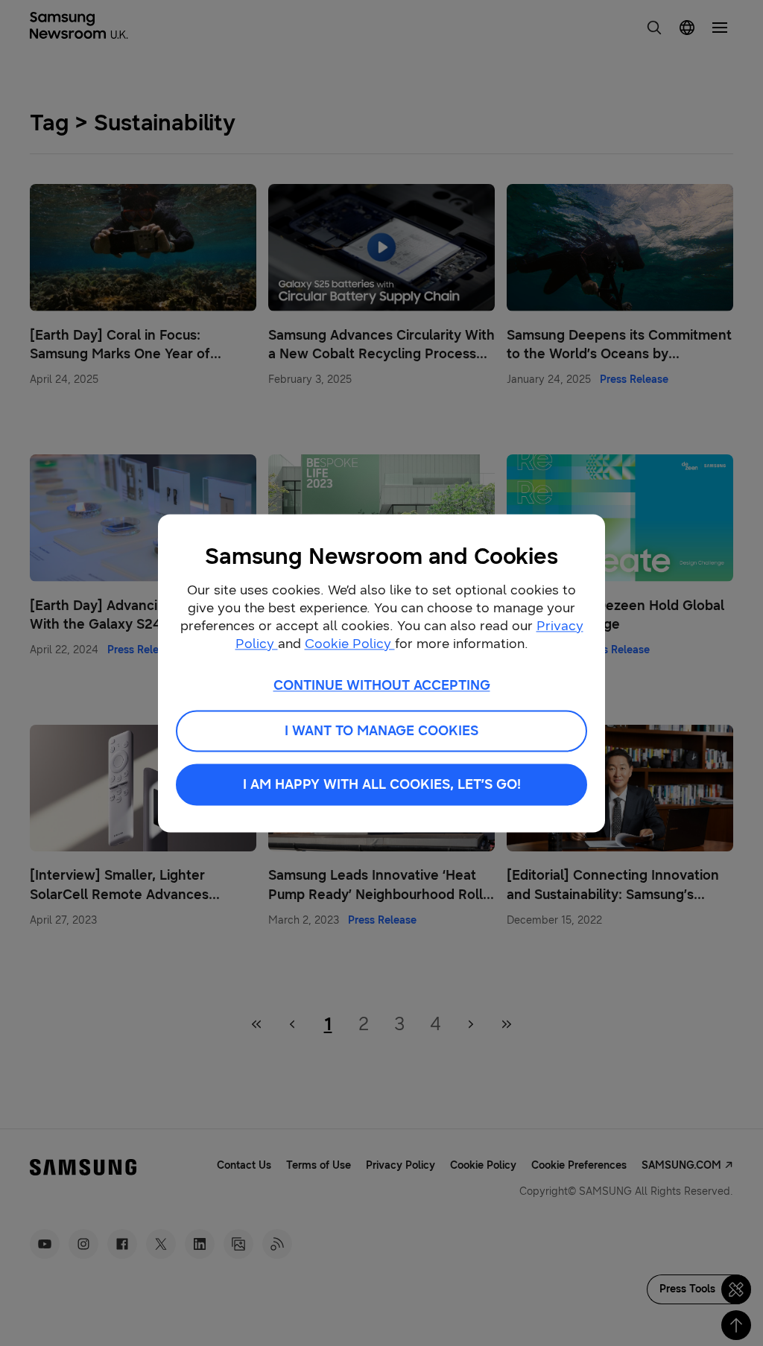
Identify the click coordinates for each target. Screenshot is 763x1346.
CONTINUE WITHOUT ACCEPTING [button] (381, 685)
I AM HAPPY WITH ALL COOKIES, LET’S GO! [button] (382, 784)
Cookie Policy (350, 643)
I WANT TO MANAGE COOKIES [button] (381, 731)
